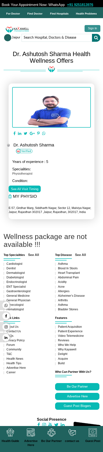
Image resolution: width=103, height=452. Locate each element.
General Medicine (18, 295)
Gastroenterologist (18, 291)
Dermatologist (15, 273)
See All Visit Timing (24, 189)
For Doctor (13, 13)
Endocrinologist (16, 282)
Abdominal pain (68, 277)
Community (13, 349)
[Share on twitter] (26, 133)
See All (33, 255)
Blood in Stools (68, 268)
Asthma (63, 263)
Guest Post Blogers (77, 406)
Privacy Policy (15, 340)
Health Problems (86, 13)
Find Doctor (34, 13)
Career (11, 372)
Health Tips (13, 363)
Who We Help (67, 345)
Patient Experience (70, 331)
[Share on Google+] (32, 133)
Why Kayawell (67, 349)
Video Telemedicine (71, 336)
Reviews (63, 340)
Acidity (62, 282)
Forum (10, 345)
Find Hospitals (59, 13)
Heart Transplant (69, 273)
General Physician (18, 300)
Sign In (92, 28)
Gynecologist (14, 305)
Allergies (63, 291)
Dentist (11, 268)
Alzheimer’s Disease (71, 295)
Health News (14, 358)
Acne (61, 286)
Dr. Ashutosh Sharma (33, 145)
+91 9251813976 (80, 5)
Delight (62, 354)
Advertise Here (16, 367)
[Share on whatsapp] (44, 133)
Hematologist (15, 309)
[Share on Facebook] (14, 133)
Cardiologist (14, 263)
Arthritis (63, 300)
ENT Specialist (16, 286)
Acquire (63, 358)
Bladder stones (68, 309)
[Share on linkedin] (20, 133)
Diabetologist (15, 277)
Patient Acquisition (70, 326)
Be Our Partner (77, 386)
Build (61, 363)
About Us (12, 326)
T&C (9, 354)
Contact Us (13, 331)
